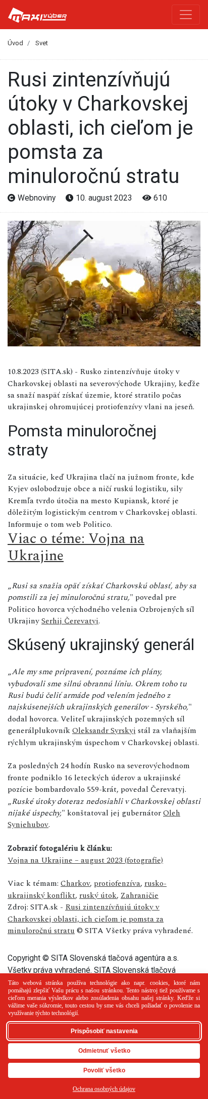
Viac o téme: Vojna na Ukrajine (76, 547)
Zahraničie (140, 895)
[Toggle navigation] (186, 15)
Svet (41, 43)
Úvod (15, 43)
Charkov (75, 883)
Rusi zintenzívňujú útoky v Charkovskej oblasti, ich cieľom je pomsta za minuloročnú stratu (86, 919)
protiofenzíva (117, 883)
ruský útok (98, 895)
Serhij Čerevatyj (69, 621)
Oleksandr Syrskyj (104, 730)
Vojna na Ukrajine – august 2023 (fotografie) (85, 860)
